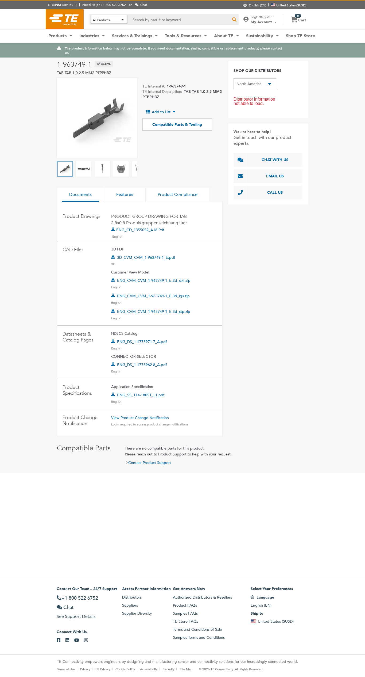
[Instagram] (88, 640)
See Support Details (76, 616)
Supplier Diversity (137, 613)
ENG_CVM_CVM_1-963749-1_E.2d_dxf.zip (154, 280)
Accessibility (149, 669)
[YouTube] (79, 640)
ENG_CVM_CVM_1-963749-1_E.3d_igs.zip (153, 296)
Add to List (161, 111)
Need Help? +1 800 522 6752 (104, 4)
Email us (275, 176)
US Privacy (102, 669)
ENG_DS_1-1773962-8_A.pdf (142, 364)
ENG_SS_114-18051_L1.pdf (141, 395)
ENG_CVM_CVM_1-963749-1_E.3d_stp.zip (153, 311)
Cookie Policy (125, 669)
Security (168, 669)
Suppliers (130, 605)
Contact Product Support (149, 462)
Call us (275, 192)
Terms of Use (66, 669)
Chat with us (275, 159)
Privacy (85, 669)
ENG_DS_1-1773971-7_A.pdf (142, 341)
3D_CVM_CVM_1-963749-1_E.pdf (146, 257)
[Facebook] (61, 640)
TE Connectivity (65, 19)
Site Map (186, 669)
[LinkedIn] (69, 640)
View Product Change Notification (140, 417)
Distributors (132, 597)
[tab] (80, 195)
